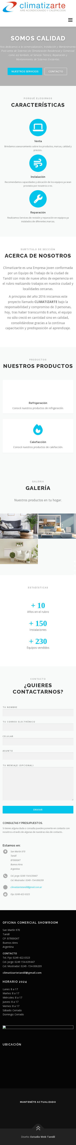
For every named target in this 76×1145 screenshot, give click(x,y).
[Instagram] (38, 1111)
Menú (70, 19)
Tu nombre (10, 707)
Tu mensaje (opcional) (18, 765)
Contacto (55, 71)
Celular (8, 736)
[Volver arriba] (38, 1128)
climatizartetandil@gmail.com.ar (26, 887)
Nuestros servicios (24, 71)
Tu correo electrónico (19, 721)
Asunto (8, 750)
